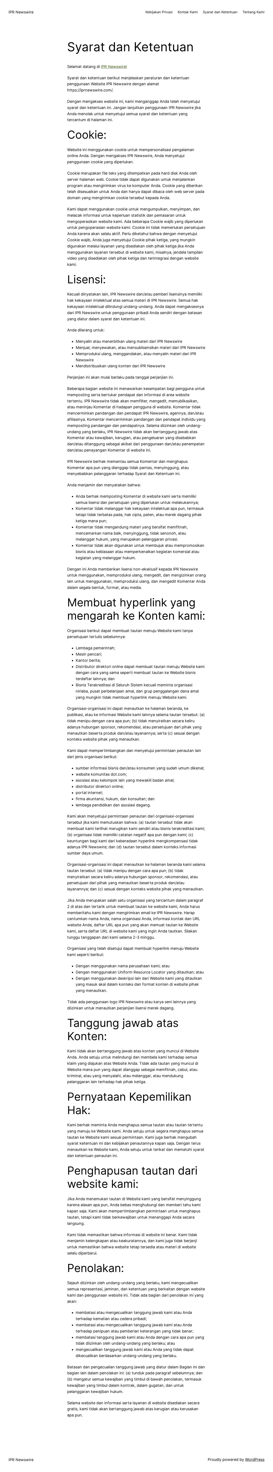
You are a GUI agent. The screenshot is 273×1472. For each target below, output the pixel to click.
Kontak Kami (188, 12)
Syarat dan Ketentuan (220, 12)
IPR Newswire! (114, 66)
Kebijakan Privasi (159, 12)
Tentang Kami (253, 12)
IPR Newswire (21, 12)
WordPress (254, 1459)
